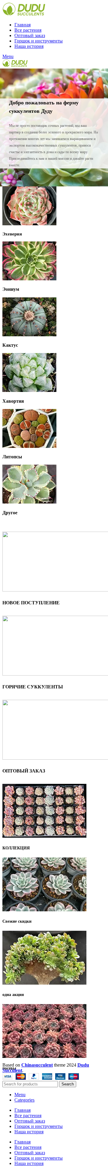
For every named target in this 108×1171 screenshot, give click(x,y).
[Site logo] (23, 14)
